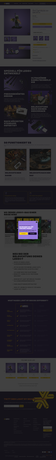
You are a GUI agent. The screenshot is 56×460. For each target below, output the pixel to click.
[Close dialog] (36, 222)
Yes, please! (23, 233)
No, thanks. (32, 233)
